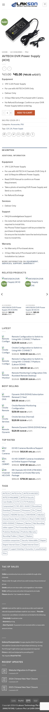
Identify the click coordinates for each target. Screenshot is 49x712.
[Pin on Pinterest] (23, 134)
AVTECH (6, 493)
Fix (34, 510)
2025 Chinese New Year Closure (23, 687)
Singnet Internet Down (11, 545)
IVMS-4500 (40, 519)
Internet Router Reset (11, 519)
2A (11, 129)
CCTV (17, 502)
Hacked (5, 515)
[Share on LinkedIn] (28, 134)
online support (8, 527)
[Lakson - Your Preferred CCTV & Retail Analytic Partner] (24, 4)
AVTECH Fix (16, 493)
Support (17, 263)
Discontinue (36, 506)
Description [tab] (8, 150)
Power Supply (18, 129)
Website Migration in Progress (22, 670)
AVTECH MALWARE (10, 498)
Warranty (28, 263)
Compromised (8, 506)
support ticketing (17, 549)
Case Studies (7, 502)
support (5, 549)
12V (7, 129)
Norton (28, 523)
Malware (20, 523)
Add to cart (24, 113)
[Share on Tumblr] (32, 134)
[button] (3, 4)
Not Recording (38, 523)
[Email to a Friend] (18, 134)
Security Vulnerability (30, 540)
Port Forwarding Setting (25, 527)
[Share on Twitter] (14, 134)
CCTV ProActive (28, 502)
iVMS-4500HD (8, 523)
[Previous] (2, 299)
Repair (21, 536)
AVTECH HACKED (31, 493)
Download (6, 510)
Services (7, 263)
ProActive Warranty (28, 532)
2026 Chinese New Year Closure (23, 678)
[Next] (46, 299)
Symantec (29, 549)
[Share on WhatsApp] (4, 134)
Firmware (16, 510)
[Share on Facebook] (9, 134)
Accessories (16, 52)
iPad (31, 519)
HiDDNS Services (17, 515)
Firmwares (26, 510)
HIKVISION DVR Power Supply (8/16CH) (35, 308)
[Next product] (4, 69)
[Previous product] (9, 69)
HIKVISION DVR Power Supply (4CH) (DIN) (11, 308)
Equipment (32, 262)
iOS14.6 (24, 519)
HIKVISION (30, 515)
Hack (39, 510)
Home (5, 52)
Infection (41, 515)
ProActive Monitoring (11, 532)
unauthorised (40, 549)
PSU (26, 52)
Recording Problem (10, 536)
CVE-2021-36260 (23, 506)
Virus (5, 553)
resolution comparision (11, 540)
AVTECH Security (27, 498)
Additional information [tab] (13, 156)
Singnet (43, 540)
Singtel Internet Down (30, 545)
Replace (29, 536)
